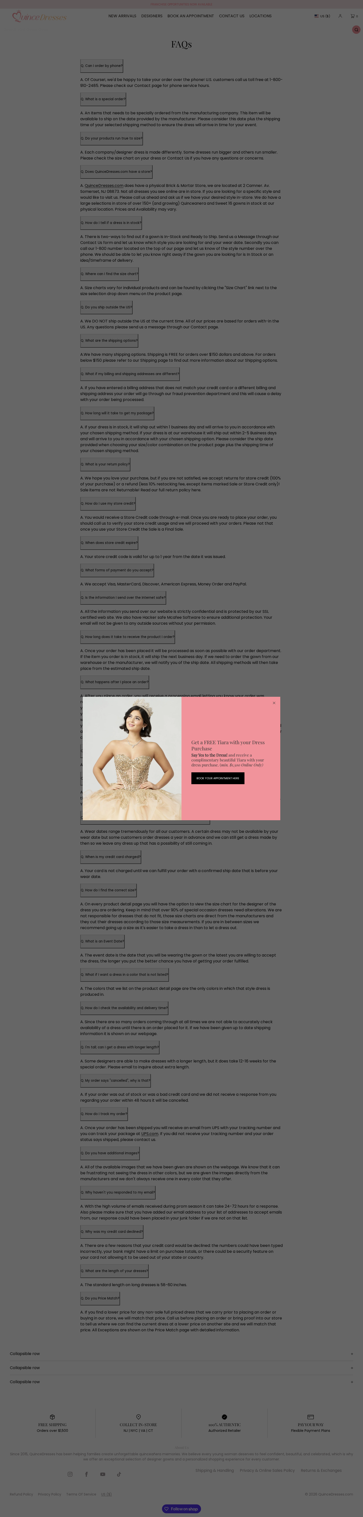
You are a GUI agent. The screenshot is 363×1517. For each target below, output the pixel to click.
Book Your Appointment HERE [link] (218, 778)
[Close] (274, 703)
